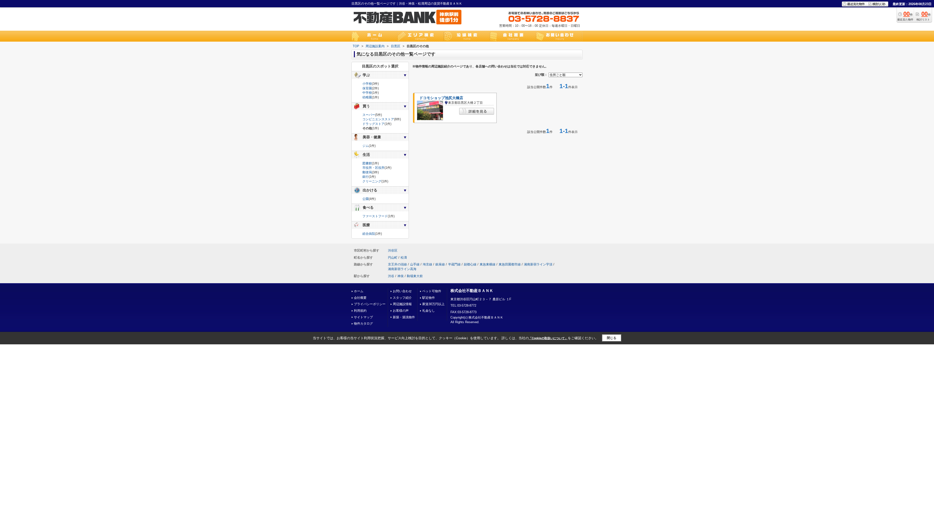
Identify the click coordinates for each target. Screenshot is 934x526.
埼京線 (427, 264)
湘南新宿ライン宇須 (538, 264)
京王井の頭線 (397, 264)
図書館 (367, 163)
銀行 (365, 176)
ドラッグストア (373, 124)
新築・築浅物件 (404, 317)
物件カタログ (363, 323)
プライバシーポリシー (370, 304)
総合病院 (368, 233)
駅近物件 (428, 298)
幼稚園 (367, 97)
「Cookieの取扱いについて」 (548, 338)
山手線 (415, 264)
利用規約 (360, 310)
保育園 (367, 88)
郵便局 (367, 172)
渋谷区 (392, 250)
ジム (365, 146)
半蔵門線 (454, 264)
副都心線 (470, 264)
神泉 (400, 276)
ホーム (358, 291)
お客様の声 (401, 310)
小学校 (367, 83)
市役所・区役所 (373, 167)
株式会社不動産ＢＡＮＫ (471, 291)
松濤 (404, 257)
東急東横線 (487, 264)
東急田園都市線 (510, 264)
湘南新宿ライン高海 (402, 269)
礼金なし (428, 310)
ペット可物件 (431, 291)
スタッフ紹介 (402, 298)
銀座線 (440, 264)
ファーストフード (375, 216)
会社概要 (360, 298)
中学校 (367, 92)
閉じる (611, 338)
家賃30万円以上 (433, 304)
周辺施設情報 (402, 304)
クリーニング (371, 181)
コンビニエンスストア (378, 119)
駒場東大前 (415, 276)
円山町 (392, 257)
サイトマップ (363, 317)
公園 (365, 199)
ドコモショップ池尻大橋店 (441, 98)
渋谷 (391, 276)
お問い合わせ (402, 291)
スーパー (368, 115)
